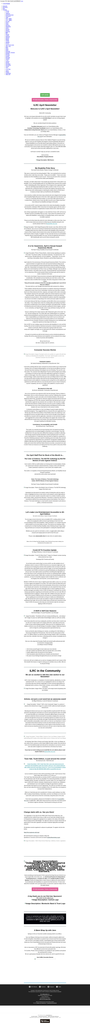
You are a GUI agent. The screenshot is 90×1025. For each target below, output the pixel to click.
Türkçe (7, 70)
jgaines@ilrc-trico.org (49, 751)
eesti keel (8, 25)
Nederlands (8, 26)
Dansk (7, 24)
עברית (7, 60)
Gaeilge (7, 35)
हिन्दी (7, 32)
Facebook (43, 986)
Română (7, 53)
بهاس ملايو (8, 46)
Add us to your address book (45, 999)
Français (7, 29)
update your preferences (41, 1003)
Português (8, 51)
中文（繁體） (9, 20)
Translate (5, 9)
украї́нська (8, 73)
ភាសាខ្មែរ (7, 42)
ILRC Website (34, 986)
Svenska (7, 58)
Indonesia (8, 36)
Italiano (7, 39)
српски (7, 66)
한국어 (7, 43)
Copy (22, 1)
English (7, 11)
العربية (7, 12)
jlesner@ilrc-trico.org (52, 223)
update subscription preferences (53, 1016)
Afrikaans (8, 13)
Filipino (7, 71)
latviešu (7, 62)
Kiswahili (8, 57)
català (7, 17)
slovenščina (8, 65)
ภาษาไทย (8, 69)
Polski (7, 50)
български (8, 16)
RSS (4, 8)
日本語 (7, 40)
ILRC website (45, 94)
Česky (7, 22)
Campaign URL (3, 1)
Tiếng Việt (8, 74)
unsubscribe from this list (52, 1003)
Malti (7, 47)
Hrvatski (7, 21)
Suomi (7, 27)
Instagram (52, 986)
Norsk (7, 48)
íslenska (7, 38)
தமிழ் (7, 67)
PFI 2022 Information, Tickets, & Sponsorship (45, 99)
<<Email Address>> (49, 1015)
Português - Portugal (10, 52)
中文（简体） (9, 18)
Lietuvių (7, 61)
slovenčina (8, 63)
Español (7, 56)
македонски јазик (10, 44)
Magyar (7, 34)
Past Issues (5, 7)
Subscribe (5, 6)
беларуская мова (10, 14)
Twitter (6, 3)
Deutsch (7, 30)
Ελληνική (8, 31)
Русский (8, 55)
